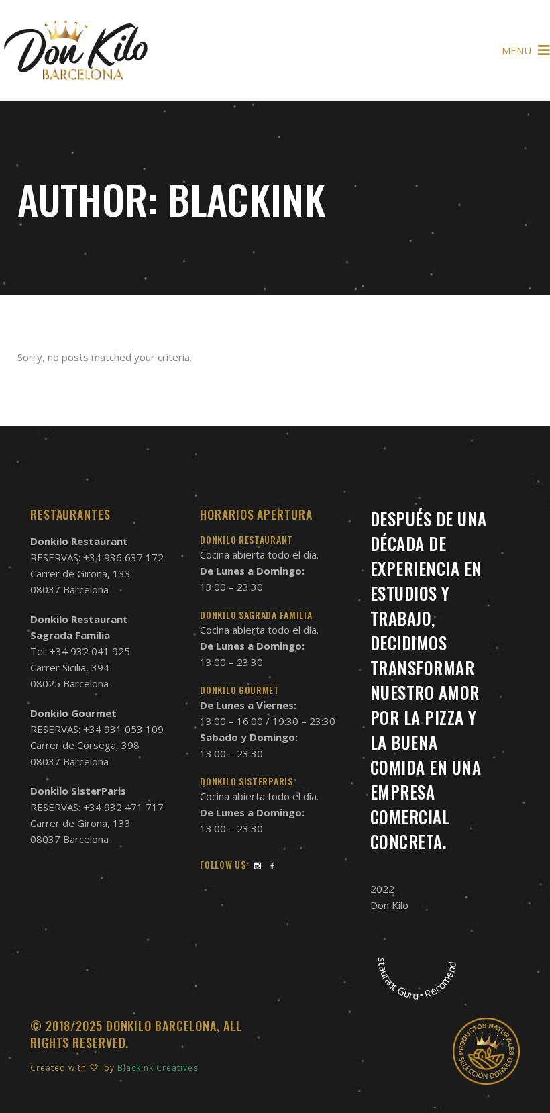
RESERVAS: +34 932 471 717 (97, 807)
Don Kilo (389, 905)
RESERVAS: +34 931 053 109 (97, 729)
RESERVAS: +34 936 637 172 (97, 557)
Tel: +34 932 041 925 (80, 651)
